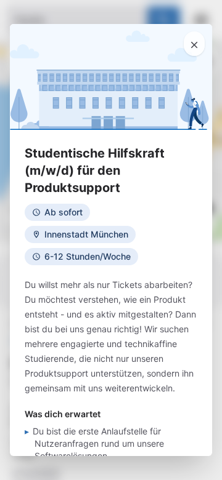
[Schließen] (194, 43)
